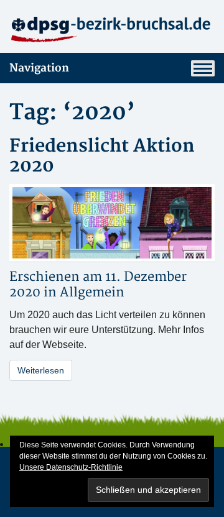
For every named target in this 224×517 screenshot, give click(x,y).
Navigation (39, 68)
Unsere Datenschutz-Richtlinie (71, 467)
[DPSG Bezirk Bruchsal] (112, 28)
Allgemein (92, 292)
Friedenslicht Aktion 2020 (102, 156)
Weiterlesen (40, 370)
